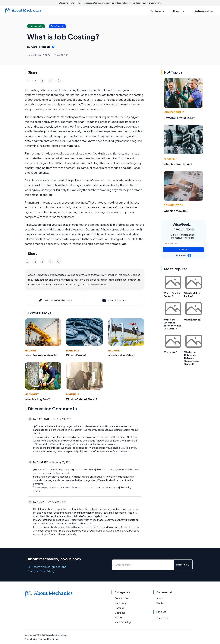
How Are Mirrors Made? (179, 117)
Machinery (32, 350)
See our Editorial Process (58, 300)
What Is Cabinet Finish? (81, 399)
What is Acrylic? (192, 319)
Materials (72, 350)
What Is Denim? (76, 355)
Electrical (119, 612)
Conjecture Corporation (56, 635)
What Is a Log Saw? (37, 399)
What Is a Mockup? (176, 211)
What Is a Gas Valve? (121, 355)
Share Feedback (117, 300)
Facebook (162, 618)
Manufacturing (174, 112)
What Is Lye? (170, 352)
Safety (118, 617)
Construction (173, 205)
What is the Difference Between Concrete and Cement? (191, 358)
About (159, 598)
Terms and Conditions (48, 639)
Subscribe (183, 249)
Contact (161, 603)
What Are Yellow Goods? (41, 355)
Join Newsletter (202, 11)
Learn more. (156, 3)
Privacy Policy (31, 639)
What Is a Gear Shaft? (178, 164)
